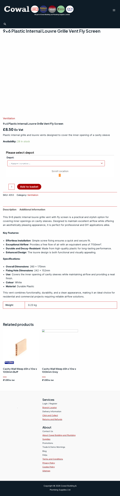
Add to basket (29, 186)
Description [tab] (9, 209)
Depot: (10, 157)
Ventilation (9, 118)
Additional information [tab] (32, 209)
